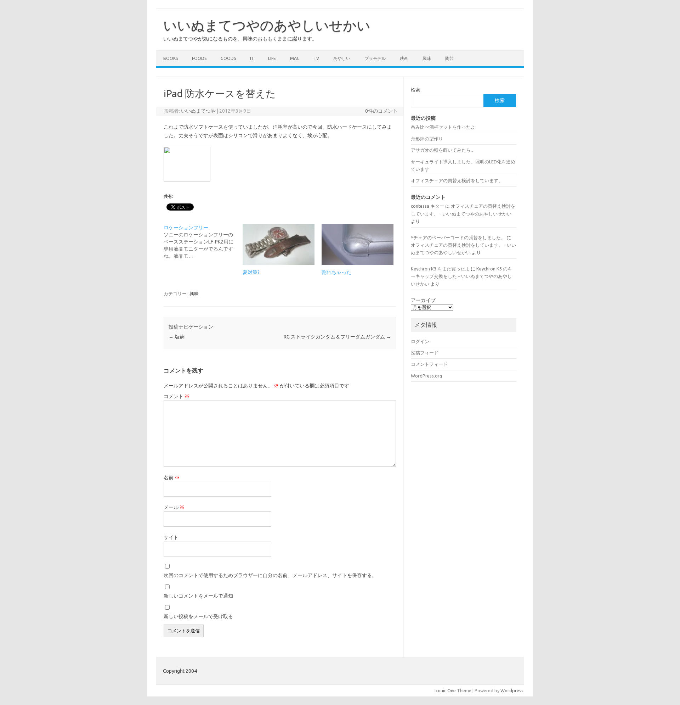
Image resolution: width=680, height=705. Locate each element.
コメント (176, 396)
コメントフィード (429, 364)
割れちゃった (336, 272)
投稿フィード (424, 352)
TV (316, 58)
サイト (171, 537)
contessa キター (427, 205)
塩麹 (177, 337)
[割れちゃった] (357, 244)
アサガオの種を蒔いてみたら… (443, 149)
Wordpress (511, 690)
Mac (294, 58)
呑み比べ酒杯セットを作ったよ (443, 126)
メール (174, 507)
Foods (199, 58)
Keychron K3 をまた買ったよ (440, 268)
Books (170, 58)
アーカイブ (423, 300)
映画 (404, 58)
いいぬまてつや (198, 111)
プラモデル (375, 58)
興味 (427, 58)
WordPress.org (426, 375)
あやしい (341, 58)
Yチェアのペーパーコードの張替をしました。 (458, 237)
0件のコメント (381, 111)
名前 (172, 477)
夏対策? (251, 272)
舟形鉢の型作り (427, 138)
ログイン (420, 341)
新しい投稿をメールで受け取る (198, 616)
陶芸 (449, 58)
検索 (415, 89)
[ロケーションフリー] (203, 241)
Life (272, 58)
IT (252, 58)
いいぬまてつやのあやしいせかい (266, 25)
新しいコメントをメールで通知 (198, 596)
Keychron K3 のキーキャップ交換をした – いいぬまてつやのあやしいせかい (461, 276)
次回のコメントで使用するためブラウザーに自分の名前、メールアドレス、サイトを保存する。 (270, 575)
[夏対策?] (278, 244)
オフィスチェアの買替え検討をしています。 (457, 180)
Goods (228, 58)
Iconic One (445, 690)
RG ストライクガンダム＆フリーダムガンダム (337, 337)
